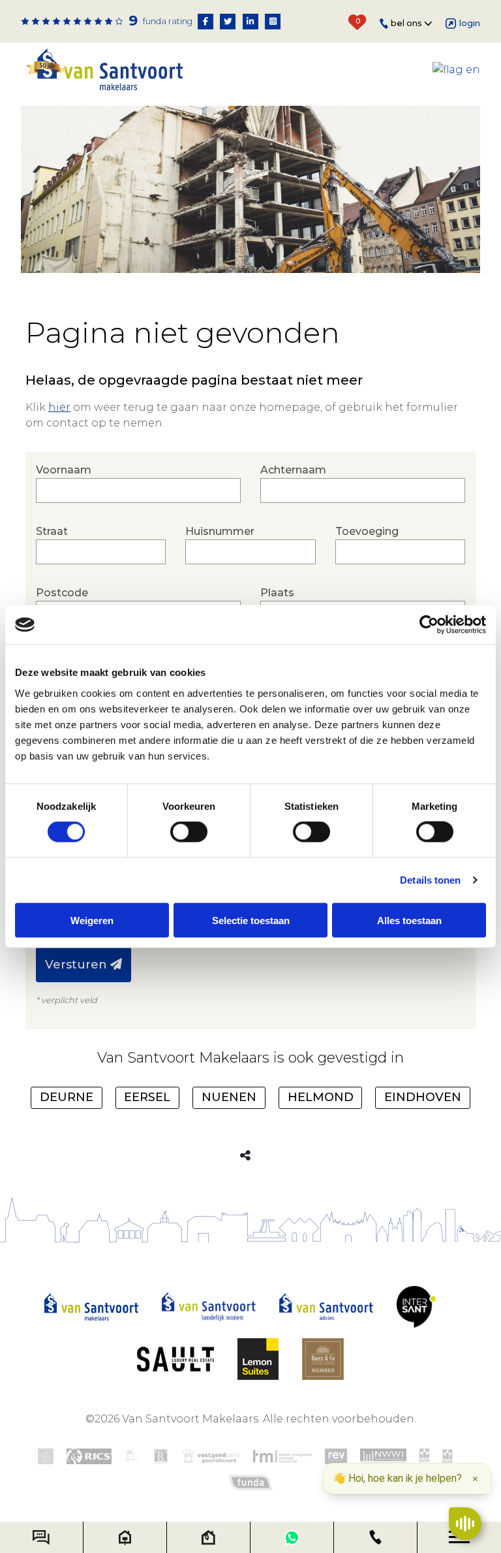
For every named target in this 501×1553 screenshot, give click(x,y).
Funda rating (167, 21)
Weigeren (92, 919)
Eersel (147, 1097)
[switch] (188, 832)
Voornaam (63, 470)
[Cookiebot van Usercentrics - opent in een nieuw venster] (429, 625)
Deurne (66, 1097)
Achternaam (293, 470)
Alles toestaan (409, 919)
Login (469, 23)
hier (59, 407)
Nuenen (229, 1097)
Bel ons (407, 23)
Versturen (77, 964)
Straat (52, 531)
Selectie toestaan (251, 919)
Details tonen (430, 880)
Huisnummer (219, 531)
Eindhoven (422, 1097)
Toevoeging (367, 531)
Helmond (321, 1097)
